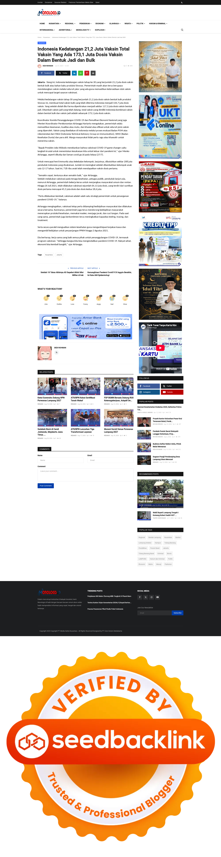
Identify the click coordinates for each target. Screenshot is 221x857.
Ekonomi (142, 564)
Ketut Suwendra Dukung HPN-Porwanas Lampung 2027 (51, 399)
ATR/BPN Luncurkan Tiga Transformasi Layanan (82, 430)
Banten (178, 537)
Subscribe (177, 613)
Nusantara (46, 37)
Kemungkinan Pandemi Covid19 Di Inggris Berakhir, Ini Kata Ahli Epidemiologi (109, 273)
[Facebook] (139, 597)
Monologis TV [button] (83, 30)
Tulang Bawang (170, 543)
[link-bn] (85, 327)
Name (40, 455)
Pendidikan (143, 548)
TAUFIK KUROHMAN (145, 505)
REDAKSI (40, 404)
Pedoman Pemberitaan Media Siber (81, 2)
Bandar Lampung (154, 537)
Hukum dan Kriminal (157, 559)
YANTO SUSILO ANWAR (145, 412)
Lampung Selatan (145, 543)
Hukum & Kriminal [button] (157, 23)
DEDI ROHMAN (48, 66)
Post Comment (46, 486)
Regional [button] (69, 23)
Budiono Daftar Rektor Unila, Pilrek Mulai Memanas (167, 445)
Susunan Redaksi (60, 2)
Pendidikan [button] (84, 23)
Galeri (98, 2)
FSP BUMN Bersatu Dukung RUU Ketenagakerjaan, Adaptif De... (119, 399)
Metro (150, 564)
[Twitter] (145, 597)
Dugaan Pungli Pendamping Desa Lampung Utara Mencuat (166, 458)
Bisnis (169, 553)
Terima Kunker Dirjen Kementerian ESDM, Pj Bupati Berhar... (109, 603)
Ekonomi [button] (100, 23)
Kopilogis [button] (99, 30)
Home (42, 23)
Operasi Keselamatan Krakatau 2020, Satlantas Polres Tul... (159, 408)
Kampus (158, 543)
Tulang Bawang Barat (146, 553)
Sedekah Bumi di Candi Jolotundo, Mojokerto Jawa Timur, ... (50, 432)
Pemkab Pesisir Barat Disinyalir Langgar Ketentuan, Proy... (165, 432)
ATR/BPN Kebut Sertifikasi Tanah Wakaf (83, 399)
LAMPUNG (142, 559)
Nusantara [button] (54, 23)
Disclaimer (48, 2)
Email (89, 455)
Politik (170, 559)
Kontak (40, 2)
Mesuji (158, 564)
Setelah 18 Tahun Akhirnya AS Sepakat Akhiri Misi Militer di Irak (62, 273)
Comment (42, 466)
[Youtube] (157, 597)
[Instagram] (151, 597)
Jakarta (59, 255)
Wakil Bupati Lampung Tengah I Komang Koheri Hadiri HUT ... (166, 514)
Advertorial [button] (65, 30)
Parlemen (168, 564)
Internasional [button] (46, 30)
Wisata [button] (128, 23)
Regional (142, 537)
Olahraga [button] (114, 23)
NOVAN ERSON (158, 424)
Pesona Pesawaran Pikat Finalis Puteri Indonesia (105, 609)
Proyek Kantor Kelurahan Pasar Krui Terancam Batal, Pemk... (167, 420)
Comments (44, 449)
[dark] (182, 2)
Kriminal (160, 553)
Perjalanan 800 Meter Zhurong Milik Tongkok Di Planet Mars (109, 596)
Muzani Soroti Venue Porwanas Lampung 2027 (118, 430)
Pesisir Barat (154, 548)
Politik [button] (140, 23)
